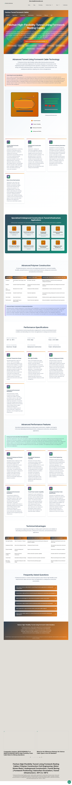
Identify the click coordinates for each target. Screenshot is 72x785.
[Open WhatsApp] (69, 782)
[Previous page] (30, 757)
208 (39, 757)
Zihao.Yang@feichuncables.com (36, 1)
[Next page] (42, 757)
